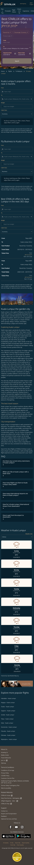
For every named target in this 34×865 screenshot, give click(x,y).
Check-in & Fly (19, 11)
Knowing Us (4, 752)
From (4, 40)
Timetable (8, 11)
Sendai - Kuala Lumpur (7, 715)
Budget (3, 102)
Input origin (6, 42)
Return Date (21, 53)
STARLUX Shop (6, 804)
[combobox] (18, 91)
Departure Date (7, 53)
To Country (5, 843)
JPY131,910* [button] (10, 26)
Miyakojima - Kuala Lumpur (9, 739)
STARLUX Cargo (7, 795)
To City (11, 843)
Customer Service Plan (7, 778)
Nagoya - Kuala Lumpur (8, 702)
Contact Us (4, 811)
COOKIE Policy (5, 775)
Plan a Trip (2, 11)
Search (17, 61)
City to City (17, 843)
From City (12, 845)
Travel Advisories (6, 758)
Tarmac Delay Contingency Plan (10, 785)
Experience (26, 11)
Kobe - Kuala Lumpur (7, 723)
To (3, 46)
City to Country (25, 843)
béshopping (23, 3)
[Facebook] (10, 827)
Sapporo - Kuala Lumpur (8, 711)
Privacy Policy (5, 773)
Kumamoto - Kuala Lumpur (9, 727)
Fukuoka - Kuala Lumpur (8, 731)
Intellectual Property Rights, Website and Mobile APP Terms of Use (15, 782)
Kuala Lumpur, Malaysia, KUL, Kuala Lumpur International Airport (16, 48)
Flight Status (14, 11)
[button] (21, 32)
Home (3, 71)
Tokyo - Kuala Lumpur (7, 719)
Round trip (6, 32)
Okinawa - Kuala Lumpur (8, 735)
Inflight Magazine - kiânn (9, 801)
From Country (20, 845)
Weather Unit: (28, 534)
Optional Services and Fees (9, 819)
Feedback (4, 816)
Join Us (4, 760)
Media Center (5, 755)
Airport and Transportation (9, 813)
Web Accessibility (6, 788)
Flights (10, 71)
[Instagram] (22, 827)
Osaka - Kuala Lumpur (7, 706)
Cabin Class (4, 110)
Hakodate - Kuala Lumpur (8, 698)
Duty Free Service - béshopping (11, 798)
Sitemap (3, 763)
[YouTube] (16, 827)
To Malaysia (19, 71)
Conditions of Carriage (7, 770)
